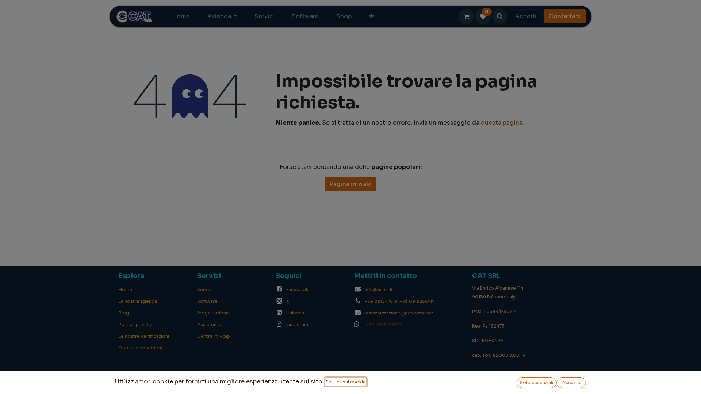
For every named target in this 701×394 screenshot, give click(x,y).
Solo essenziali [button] (536, 382)
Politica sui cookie (346, 382)
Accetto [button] (571, 382)
